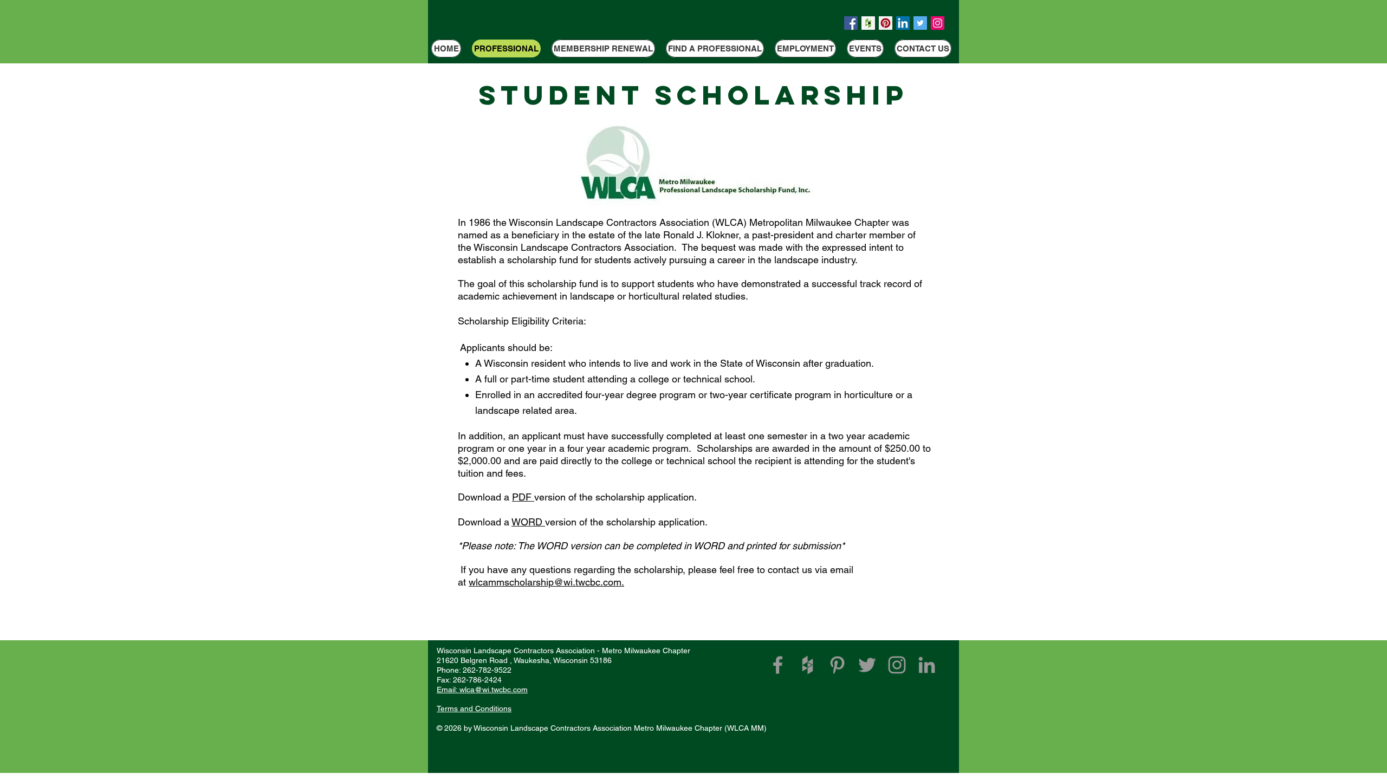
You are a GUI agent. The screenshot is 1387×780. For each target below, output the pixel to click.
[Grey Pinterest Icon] (837, 665)
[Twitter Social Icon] (920, 23)
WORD (528, 522)
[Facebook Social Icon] (851, 23)
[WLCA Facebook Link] (777, 665)
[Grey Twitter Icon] (867, 665)
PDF (523, 497)
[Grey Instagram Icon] (897, 665)
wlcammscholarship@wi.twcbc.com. (546, 582)
